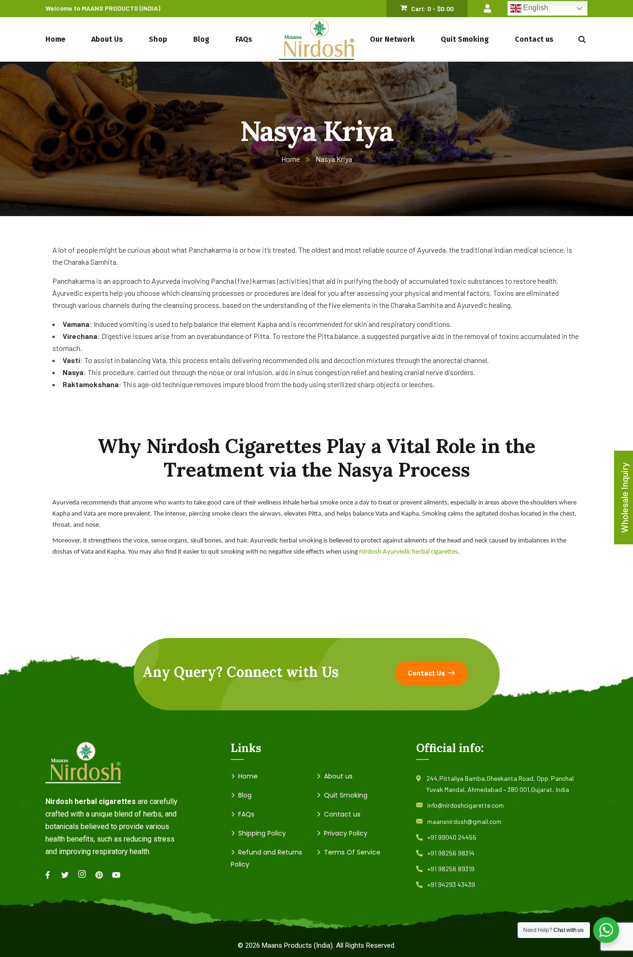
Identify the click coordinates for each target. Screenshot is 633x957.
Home (290, 158)
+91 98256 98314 (451, 853)
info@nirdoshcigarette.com (465, 805)
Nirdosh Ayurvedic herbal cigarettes (408, 552)
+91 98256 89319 (451, 869)
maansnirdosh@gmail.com (464, 821)
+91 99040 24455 (451, 837)
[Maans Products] (316, 39)
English (534, 8)
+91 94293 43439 (451, 884)
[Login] (487, 8)
